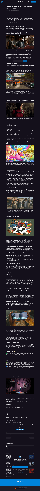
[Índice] (0, 245)
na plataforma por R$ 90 (20, 184)
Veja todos (7, 476)
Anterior (9, 437)
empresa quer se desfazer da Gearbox (13, 267)
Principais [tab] (7, 453)
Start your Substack (18, 488)
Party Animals (9, 255)
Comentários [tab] (8, 443)
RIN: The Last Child (13, 398)
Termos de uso (24, 468)
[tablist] (9, 443)
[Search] (28, 2)
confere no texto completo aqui (25, 58)
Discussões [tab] (15, 453)
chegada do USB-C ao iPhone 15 (23, 305)
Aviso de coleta (25, 487)
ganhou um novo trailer (16, 130)
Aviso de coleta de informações (21, 469)
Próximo (31, 437)
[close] (27, 456)
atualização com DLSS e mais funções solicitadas (14, 298)
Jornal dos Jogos (11, 459)
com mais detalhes (27, 135)
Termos (22, 487)
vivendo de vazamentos (28, 212)
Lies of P (8, 252)
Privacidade (20, 487)
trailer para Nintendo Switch (28, 171)
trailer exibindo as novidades (12, 125)
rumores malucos (9, 214)
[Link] (4, 26)
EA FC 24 (8, 417)
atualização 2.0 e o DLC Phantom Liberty (22, 336)
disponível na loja (24, 372)
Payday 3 (9, 258)
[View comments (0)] (9, 14)
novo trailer (22, 135)
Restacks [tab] (11, 443)
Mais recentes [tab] (11, 453)
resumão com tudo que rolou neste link (17, 119)
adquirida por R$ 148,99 (23, 359)
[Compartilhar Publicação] (30, 2)
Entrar (38, 1)
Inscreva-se (33, 1)
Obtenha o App (23, 488)
